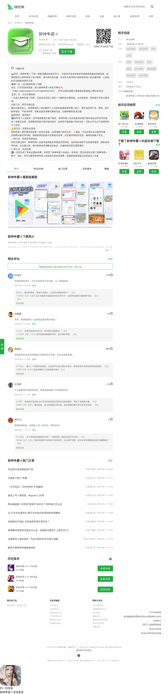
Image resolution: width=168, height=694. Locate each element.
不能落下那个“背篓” (18, 477)
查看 (124, 131)
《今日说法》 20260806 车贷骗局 (25, 486)
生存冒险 (139, 68)
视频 (106, 168)
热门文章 (62, 168)
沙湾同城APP (124, 163)
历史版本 (87, 168)
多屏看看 (139, 123)
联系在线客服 (155, 628)
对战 (129, 62)
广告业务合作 (56, 615)
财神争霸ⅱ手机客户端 (17, 605)
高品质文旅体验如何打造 (20, 469)
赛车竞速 (139, 62)
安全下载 (67, 51)
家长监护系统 (99, 623)
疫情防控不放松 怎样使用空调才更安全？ (29, 521)
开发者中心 (55, 608)
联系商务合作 (56, 612)
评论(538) (38, 168)
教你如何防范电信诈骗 (151, 633)
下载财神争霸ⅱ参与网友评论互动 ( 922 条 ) (60, 266)
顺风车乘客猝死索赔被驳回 (21, 547)
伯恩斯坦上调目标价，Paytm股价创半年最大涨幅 (33, 538)
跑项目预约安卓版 (154, 163)
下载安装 (73, 39)
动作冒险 (131, 48)
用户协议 (97, 612)
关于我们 (54, 605)
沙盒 (129, 55)
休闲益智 (143, 48)
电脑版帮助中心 (99, 608)
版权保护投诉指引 (100, 619)
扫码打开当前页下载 (103, 46)
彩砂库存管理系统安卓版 (154, 123)
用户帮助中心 (99, 605)
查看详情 (105, 568)
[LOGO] (15, 6)
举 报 (2, 346)
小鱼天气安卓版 (139, 163)
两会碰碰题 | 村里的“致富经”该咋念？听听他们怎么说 (35, 504)
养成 (149, 62)
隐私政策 (128, 91)
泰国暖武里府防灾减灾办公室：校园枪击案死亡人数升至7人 (38, 530)
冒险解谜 (151, 68)
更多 (110, 259)
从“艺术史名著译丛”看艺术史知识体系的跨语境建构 (34, 512)
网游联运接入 (56, 619)
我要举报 (97, 626)
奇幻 (153, 48)
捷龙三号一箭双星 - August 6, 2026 (26, 495)
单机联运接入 (56, 623)
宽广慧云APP (124, 123)
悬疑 (129, 68)
